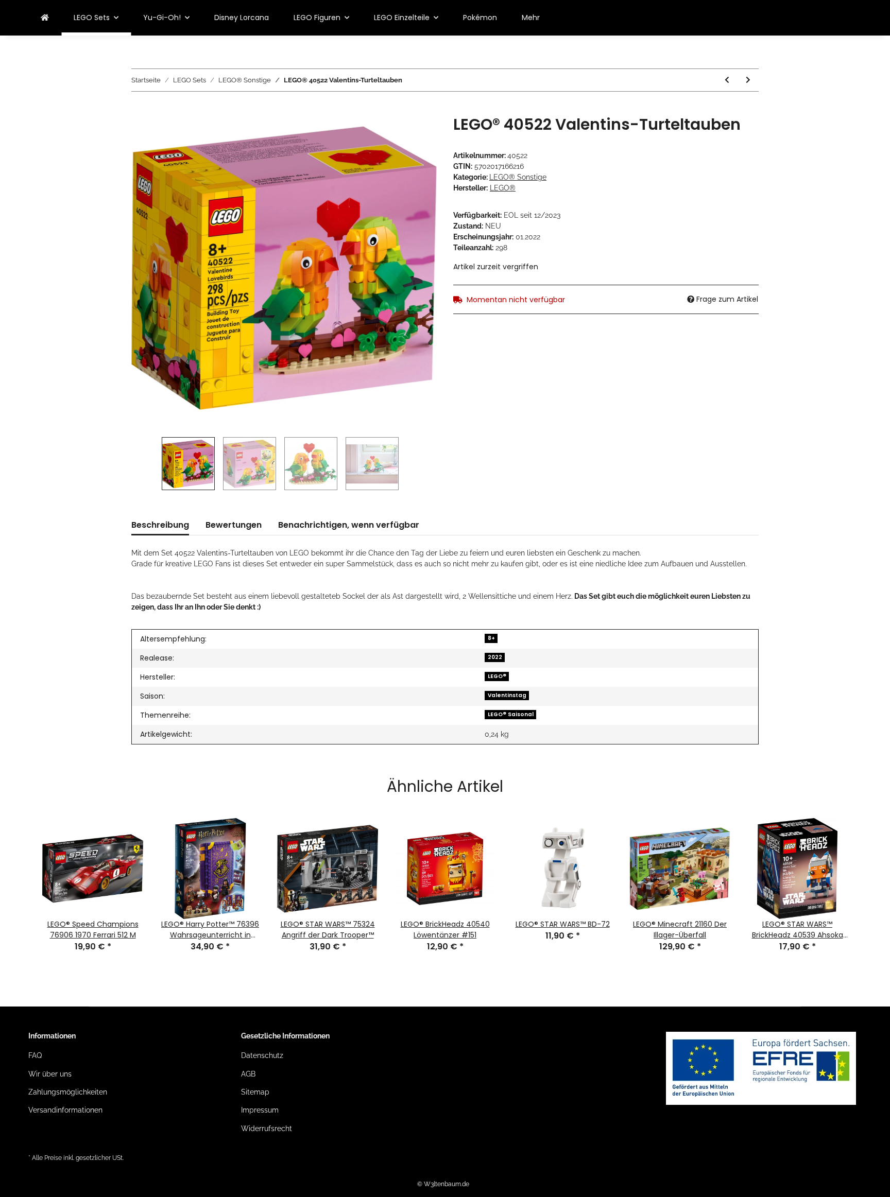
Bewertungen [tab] (234, 525)
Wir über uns (50, 1074)
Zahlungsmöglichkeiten (67, 1092)
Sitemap (255, 1092)
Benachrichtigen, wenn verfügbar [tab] (348, 525)
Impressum (260, 1110)
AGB (248, 1074)
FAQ (35, 1055)
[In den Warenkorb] (139, 109)
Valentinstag (507, 695)
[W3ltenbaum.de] (44, 18)
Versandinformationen (65, 1110)
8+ (491, 638)
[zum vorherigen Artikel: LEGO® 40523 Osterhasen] (727, 80)
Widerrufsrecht (266, 1128)
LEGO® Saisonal (511, 714)
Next (869, 869)
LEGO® (497, 676)
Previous (21, 869)
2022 (495, 657)
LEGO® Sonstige (517, 177)
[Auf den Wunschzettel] (415, 135)
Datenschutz (262, 1055)
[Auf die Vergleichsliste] (388, 135)
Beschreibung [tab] (160, 525)
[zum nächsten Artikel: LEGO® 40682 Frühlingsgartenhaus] (748, 80)
